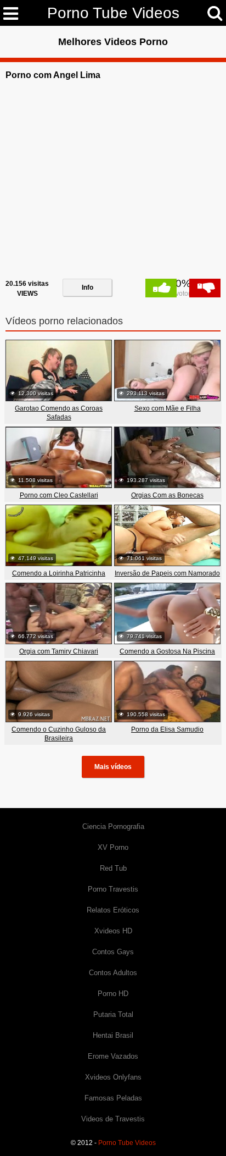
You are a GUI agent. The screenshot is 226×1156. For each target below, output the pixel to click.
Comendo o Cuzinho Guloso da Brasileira (59, 734)
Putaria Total (113, 1014)
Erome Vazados (113, 1056)
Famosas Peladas (113, 1098)
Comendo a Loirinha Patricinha (58, 573)
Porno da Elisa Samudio (167, 729)
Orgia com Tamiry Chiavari (58, 651)
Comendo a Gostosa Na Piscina (167, 651)
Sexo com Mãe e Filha (167, 408)
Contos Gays (113, 952)
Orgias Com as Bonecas (167, 495)
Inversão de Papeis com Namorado (167, 573)
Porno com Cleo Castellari (59, 495)
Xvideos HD (113, 931)
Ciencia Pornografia (113, 826)
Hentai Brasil (113, 1035)
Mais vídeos (113, 767)
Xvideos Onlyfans (113, 1077)
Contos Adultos (113, 973)
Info (87, 287)
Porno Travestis (113, 889)
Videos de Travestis (113, 1119)
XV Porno (113, 847)
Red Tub (113, 868)
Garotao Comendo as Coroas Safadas (59, 413)
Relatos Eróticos (113, 910)
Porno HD (113, 993)
